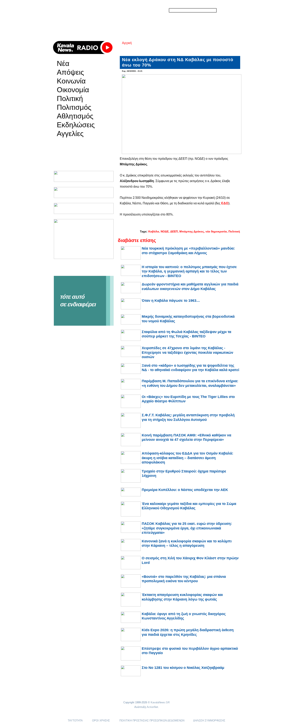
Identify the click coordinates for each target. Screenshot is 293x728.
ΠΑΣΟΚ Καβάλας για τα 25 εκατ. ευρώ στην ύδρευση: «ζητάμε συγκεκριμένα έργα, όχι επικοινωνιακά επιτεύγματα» (187, 528)
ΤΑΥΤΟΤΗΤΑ (75, 720)
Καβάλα (153, 231)
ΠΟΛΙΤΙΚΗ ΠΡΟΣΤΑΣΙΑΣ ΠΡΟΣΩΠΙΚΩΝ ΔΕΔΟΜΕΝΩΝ (151, 720)
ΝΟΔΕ (165, 231)
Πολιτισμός (74, 107)
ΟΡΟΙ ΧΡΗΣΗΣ (101, 720)
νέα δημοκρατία (216, 231)
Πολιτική (70, 99)
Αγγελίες (70, 134)
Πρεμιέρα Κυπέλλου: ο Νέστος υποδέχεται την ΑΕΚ (185, 490)
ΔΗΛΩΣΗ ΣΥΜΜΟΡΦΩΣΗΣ (209, 720)
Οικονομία (73, 90)
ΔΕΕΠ (174, 231)
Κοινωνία (71, 81)
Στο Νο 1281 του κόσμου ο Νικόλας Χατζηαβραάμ (183, 668)
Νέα (63, 64)
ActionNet (152, 706)
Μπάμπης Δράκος (191, 231)
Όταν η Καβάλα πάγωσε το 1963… (171, 301)
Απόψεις (70, 72)
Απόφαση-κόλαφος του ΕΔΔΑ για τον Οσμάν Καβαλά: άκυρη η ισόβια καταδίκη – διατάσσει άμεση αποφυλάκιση (187, 457)
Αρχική (127, 43)
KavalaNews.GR (160, 702)
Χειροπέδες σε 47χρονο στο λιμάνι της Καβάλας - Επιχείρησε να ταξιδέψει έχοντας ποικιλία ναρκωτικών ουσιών (187, 352)
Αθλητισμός (75, 116)
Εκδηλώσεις (76, 125)
